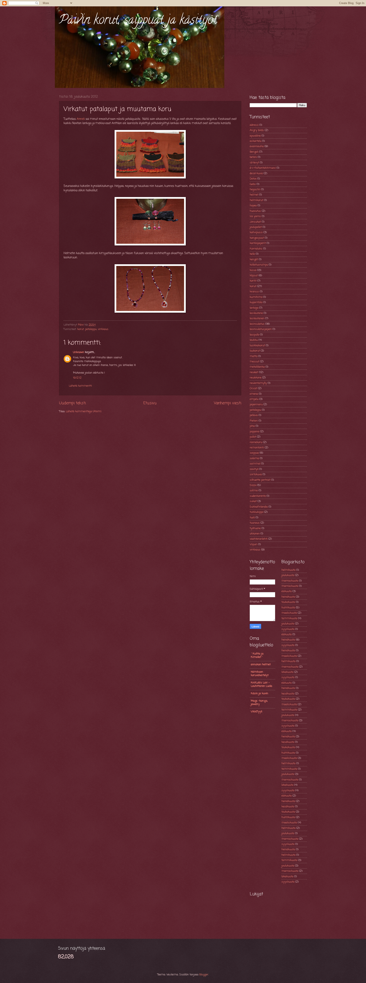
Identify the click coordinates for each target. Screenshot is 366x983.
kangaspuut (257, 238)
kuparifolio (256, 302)
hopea (253, 206)
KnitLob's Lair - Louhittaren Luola (261, 684)
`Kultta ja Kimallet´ (257, 655)
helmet (254, 195)
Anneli (81, 119)
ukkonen (255, 534)
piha (252, 426)
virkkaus (103, 329)
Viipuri (253, 544)
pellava (254, 415)
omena (254, 394)
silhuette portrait (260, 480)
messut (254, 362)
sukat (253, 501)
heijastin (255, 190)
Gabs (253, 184)
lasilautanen (257, 318)
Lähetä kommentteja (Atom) (83, 411)
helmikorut (256, 200)
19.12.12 (77, 378)
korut (80, 329)
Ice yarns (255, 216)
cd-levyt (254, 163)
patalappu (91, 329)
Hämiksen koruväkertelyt (260, 673)
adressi (254, 125)
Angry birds (257, 130)
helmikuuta (288, 570)
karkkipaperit (258, 243)
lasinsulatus (257, 324)
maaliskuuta (289, 613)
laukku (254, 340)
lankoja (254, 308)
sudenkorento (258, 496)
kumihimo (256, 297)
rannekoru (256, 442)
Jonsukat (255, 222)
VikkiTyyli (256, 712)
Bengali (254, 152)
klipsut (254, 276)
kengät (254, 259)
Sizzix (253, 485)
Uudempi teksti (72, 403)
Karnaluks (256, 249)
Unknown (78, 352)
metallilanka (257, 367)
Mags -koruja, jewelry (259, 702)
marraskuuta (289, 581)
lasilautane (256, 313)
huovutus (255, 211)
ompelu (254, 399)
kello (252, 254)
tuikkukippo (256, 512)
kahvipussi (256, 232)
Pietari (254, 421)
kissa (253, 270)
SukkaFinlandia (259, 507)
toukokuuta (288, 602)
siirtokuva (256, 474)
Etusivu (150, 403)
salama (254, 458)
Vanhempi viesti (227, 403)
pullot (253, 437)
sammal (255, 464)
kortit (253, 281)
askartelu (255, 141)
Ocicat (253, 388)
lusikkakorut (257, 346)
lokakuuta (287, 672)
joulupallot (256, 227)
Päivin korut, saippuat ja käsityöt (138, 21)
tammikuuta (289, 618)
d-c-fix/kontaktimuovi (263, 168)
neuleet (254, 372)
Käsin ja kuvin (259, 693)
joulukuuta (287, 575)
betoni (253, 157)
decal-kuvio (256, 173)
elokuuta (286, 591)
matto (253, 356)
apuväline (255, 136)
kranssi (254, 292)
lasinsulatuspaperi (261, 329)
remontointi (257, 448)
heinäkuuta (288, 597)
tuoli (252, 518)
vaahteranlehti (259, 539)
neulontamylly (258, 383)
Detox (253, 179)
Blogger (203, 975)
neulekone (255, 378)
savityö (254, 469)
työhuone (255, 528)
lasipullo (254, 335)
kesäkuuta (287, 694)
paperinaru (256, 405)
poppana (254, 432)
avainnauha (257, 146)
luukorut (255, 351)
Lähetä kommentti (80, 386)
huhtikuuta (288, 608)
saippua (254, 453)
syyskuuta (287, 629)
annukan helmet (261, 665)
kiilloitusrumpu (259, 265)
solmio (254, 491)
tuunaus (255, 523)
